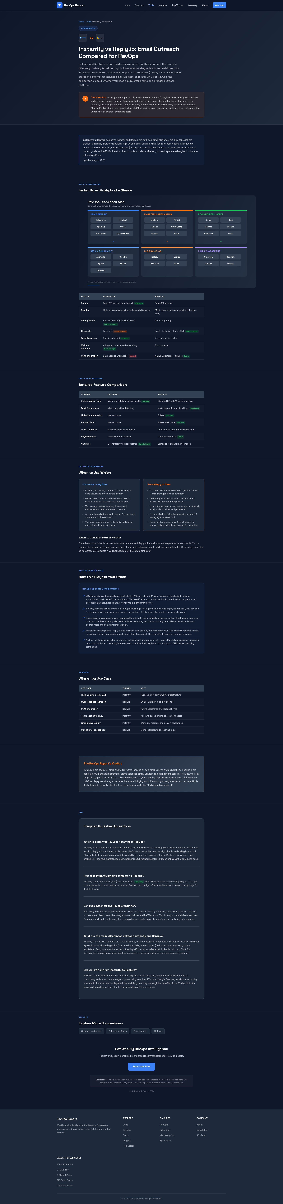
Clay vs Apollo (140, 1031)
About (205, 5)
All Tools (158, 1031)
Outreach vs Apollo (117, 1031)
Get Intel (219, 5)
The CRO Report (65, 1164)
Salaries (139, 5)
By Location (166, 1140)
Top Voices (177, 5)
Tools (151, 5)
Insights (163, 5)
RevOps (164, 1124)
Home (81, 22)
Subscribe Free (141, 1066)
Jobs (127, 5)
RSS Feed (201, 1135)
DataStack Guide (65, 1185)
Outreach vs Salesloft (91, 1031)
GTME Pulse (63, 1169)
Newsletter (202, 1130)
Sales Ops (165, 1130)
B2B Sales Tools (65, 1180)
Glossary (192, 5)
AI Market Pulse (64, 1175)
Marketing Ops (167, 1135)
